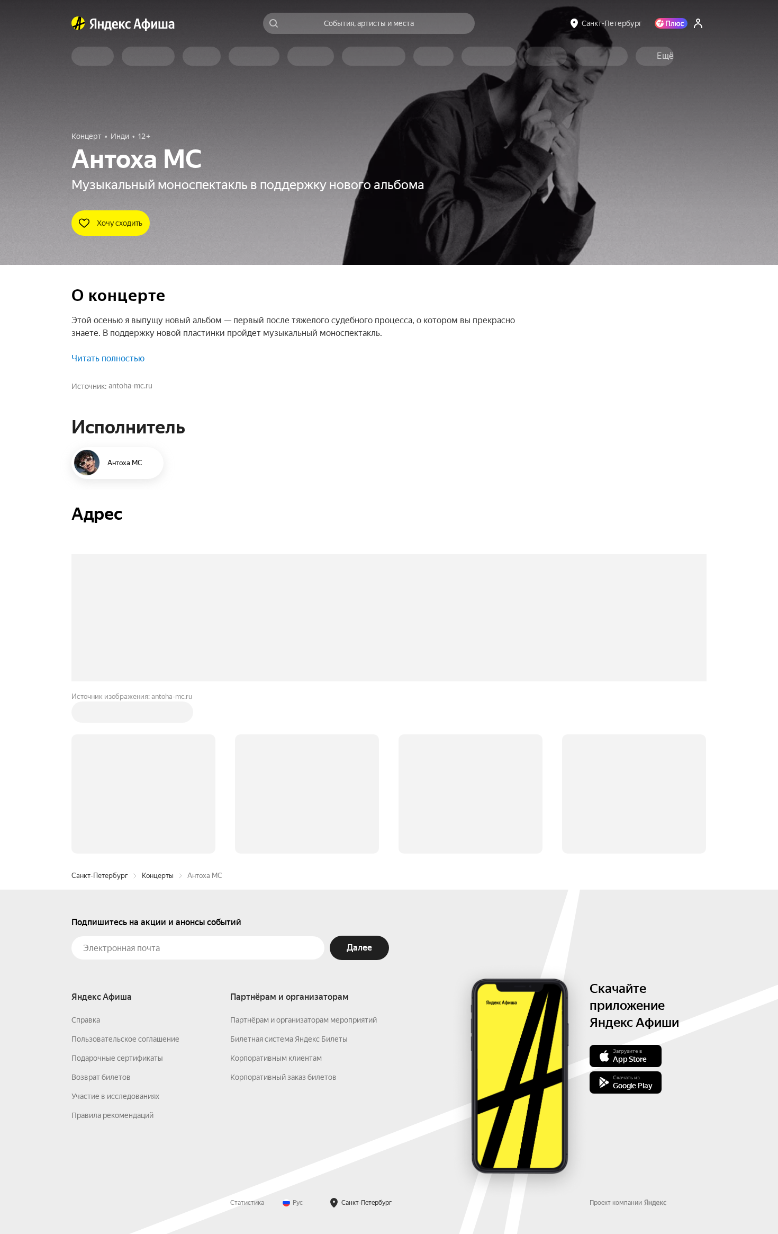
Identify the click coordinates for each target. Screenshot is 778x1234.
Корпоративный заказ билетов (283, 1077)
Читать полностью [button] (107, 358)
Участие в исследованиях (115, 1096)
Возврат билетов (101, 1077)
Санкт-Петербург (99, 876)
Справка (85, 1020)
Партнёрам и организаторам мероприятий (303, 1020)
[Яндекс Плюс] (671, 23)
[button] (665, 56)
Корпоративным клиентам (276, 1058)
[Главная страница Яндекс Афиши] (78, 23)
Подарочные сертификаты (117, 1058)
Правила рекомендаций (112, 1115)
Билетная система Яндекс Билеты (289, 1039)
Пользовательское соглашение (125, 1039)
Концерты (158, 876)
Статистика (247, 1202)
